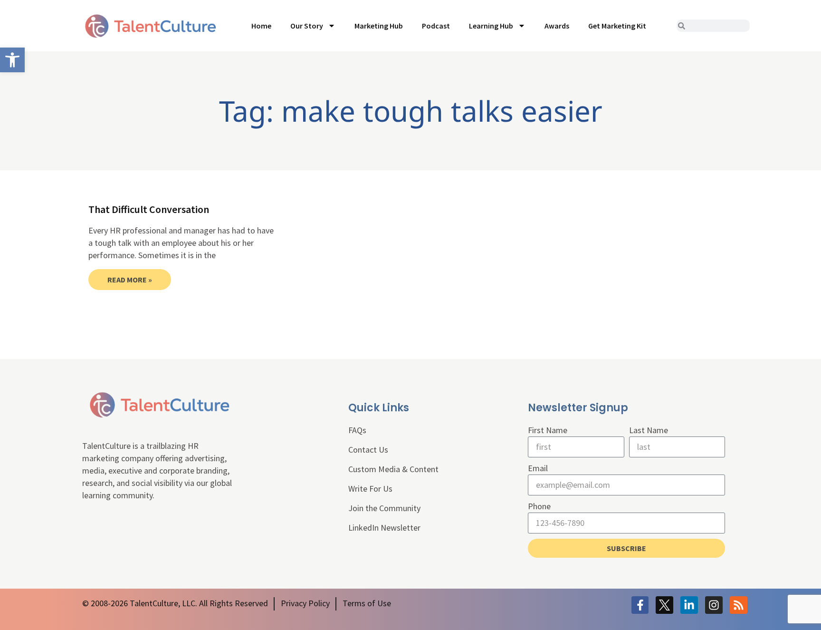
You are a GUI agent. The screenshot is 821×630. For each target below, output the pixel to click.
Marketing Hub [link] (378, 25)
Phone (539, 506)
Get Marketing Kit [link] (617, 25)
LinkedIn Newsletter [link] (384, 527)
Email (538, 468)
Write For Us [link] (370, 488)
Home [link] (261, 25)
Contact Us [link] (368, 449)
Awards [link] (556, 25)
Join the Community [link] (384, 508)
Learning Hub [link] (491, 25)
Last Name (648, 430)
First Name (547, 430)
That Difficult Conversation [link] (148, 209)
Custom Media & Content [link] (393, 469)
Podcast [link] (436, 25)
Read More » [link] (129, 279)
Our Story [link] (306, 25)
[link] (12, 60)
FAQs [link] (357, 430)
